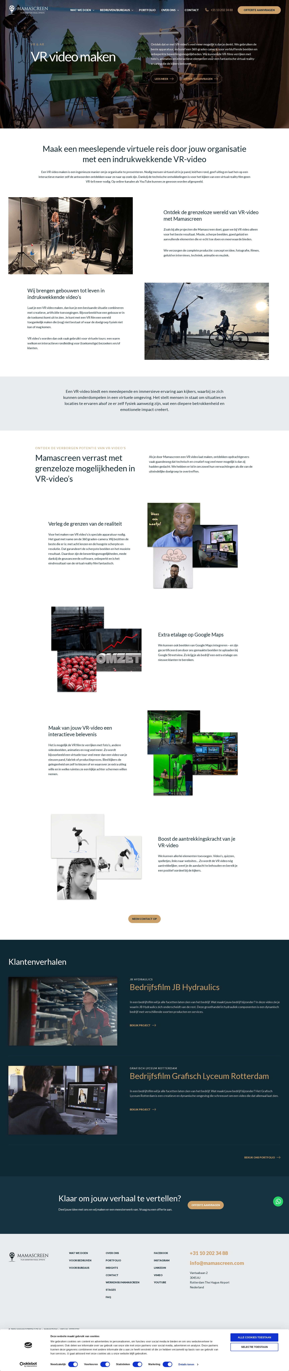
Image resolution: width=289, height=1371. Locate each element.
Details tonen (186, 1364)
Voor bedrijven (80, 1260)
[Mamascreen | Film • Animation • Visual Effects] (28, 9)
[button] (92, 10)
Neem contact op (144, 918)
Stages (111, 1289)
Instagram (161, 1260)
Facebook (161, 1252)
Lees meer (161, 78)
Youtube (160, 1282)
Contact (112, 1275)
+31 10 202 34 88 (209, 1253)
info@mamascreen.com (217, 1263)
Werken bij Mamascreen (122, 1282)
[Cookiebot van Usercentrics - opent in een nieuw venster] (28, 1364)
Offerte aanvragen (198, 78)
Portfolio (113, 1260)
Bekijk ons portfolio (259, 1157)
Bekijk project (149, 1026)
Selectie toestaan (254, 1347)
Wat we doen (78, 1252)
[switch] (105, 1364)
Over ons (112, 1252)
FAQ (108, 1297)
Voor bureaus (79, 1267)
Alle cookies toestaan (254, 1337)
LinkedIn (160, 1267)
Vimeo (158, 1275)
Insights (112, 1267)
